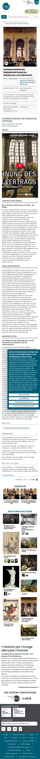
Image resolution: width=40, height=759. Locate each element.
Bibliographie (7, 433)
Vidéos (5, 130)
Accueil (5, 22)
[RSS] (3, 729)
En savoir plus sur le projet (27, 687)
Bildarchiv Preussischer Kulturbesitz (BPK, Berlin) (28, 81)
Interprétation (9, 336)
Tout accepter (23, 395)
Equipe (32, 738)
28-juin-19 (23, 90)
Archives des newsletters (14, 750)
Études (6, 734)
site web (24, 84)
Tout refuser (24, 398)
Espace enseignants (11, 753)
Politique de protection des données (19, 747)
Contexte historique (12, 201)
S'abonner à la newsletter (33, 11)
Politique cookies (9, 756)
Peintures (13, 103)
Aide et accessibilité (28, 741)
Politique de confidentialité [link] (23, 406)
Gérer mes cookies (27, 753)
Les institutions (12, 744)
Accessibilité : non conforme (27, 756)
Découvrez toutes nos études (18, 22)
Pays (5, 738)
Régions (32, 734)
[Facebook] (20, 729)
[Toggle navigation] (4, 17)
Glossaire (14, 738)
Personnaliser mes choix (24, 402)
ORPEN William (13, 78)
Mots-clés (6, 423)
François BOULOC (13, 126)
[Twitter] (9, 729)
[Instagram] (15, 729)
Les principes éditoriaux (11, 741)
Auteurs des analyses (19, 734)
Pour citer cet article (10, 463)
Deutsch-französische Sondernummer (16, 428)
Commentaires (8, 475)
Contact (28, 750)
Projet (23, 738)
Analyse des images (11, 266)
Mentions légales (25, 744)
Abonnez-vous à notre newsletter (17, 723)
